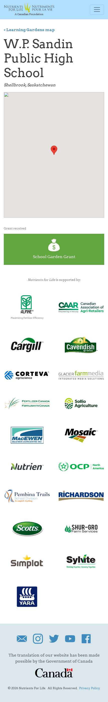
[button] (54, 150)
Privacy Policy (89, 688)
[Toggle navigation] (97, 10)
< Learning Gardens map (29, 29)
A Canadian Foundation (29, 14)
